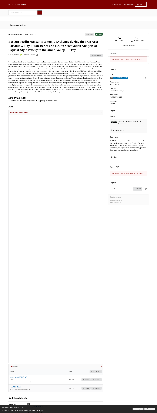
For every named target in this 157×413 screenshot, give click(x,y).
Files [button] (14, 366)
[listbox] (122, 167)
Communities (116, 4)
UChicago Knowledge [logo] (17, 4)
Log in (142, 4)
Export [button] (138, 189)
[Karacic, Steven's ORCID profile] (20, 55)
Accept (138, 409)
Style (111, 167)
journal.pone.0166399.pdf (18, 377)
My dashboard (128, 4)
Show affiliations (96, 55)
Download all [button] (96, 372)
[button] (56, 112)
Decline (150, 409)
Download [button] (97, 379)
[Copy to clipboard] (145, 77)
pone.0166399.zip (15, 387)
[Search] (39, 12)
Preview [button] (87, 379)
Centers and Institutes (18, 25)
